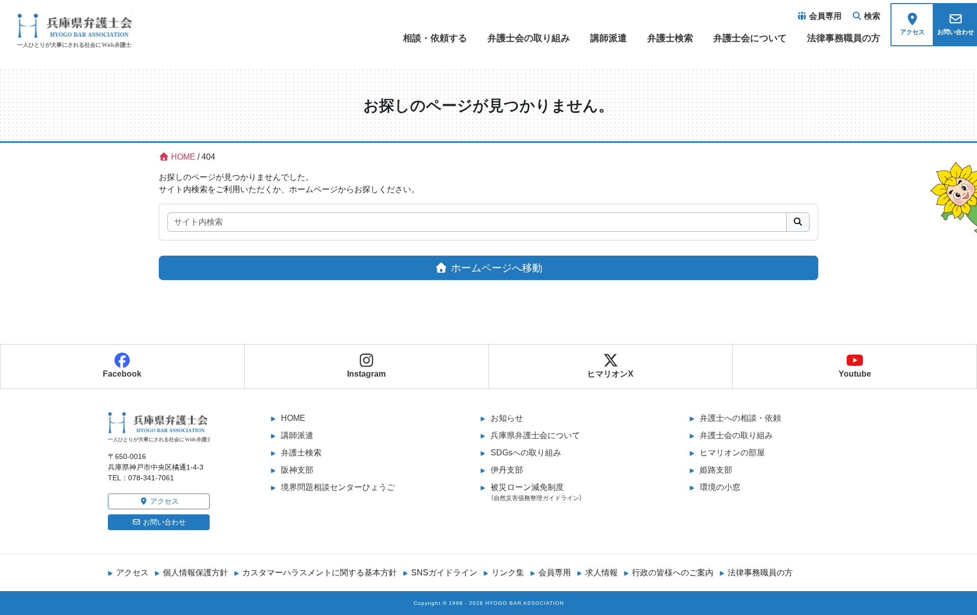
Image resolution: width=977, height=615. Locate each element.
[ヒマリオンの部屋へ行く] (953, 194)
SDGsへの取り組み (526, 452)
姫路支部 (716, 470)
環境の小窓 (720, 487)
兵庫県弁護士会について (535, 435)
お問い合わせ (163, 522)
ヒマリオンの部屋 (732, 452)
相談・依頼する (435, 38)
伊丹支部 (507, 470)
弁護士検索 (670, 38)
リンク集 (508, 572)
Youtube (855, 374)
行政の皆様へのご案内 (672, 572)
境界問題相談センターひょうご (338, 487)
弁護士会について (750, 38)
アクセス (163, 501)
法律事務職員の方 (843, 38)
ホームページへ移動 (495, 267)
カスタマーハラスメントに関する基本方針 (319, 572)
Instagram (366, 374)
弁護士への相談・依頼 (740, 418)
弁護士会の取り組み (528, 38)
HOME (293, 418)
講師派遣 (608, 38)
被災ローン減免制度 (536, 492)
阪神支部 (297, 470)
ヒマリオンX (610, 374)
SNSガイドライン (444, 572)
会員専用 (554, 572)
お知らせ (507, 418)
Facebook (122, 374)
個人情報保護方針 (195, 572)
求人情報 (601, 572)
